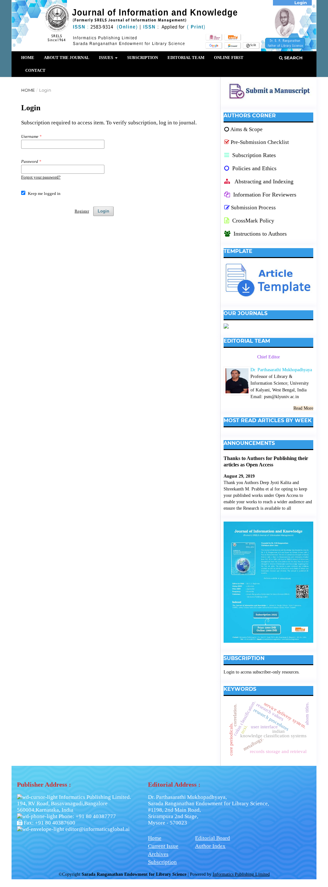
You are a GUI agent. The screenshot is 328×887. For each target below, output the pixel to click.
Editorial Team (186, 57)
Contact (35, 70)
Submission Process (253, 208)
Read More (303, 408)
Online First (228, 57)
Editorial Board (212, 838)
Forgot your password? (41, 177)
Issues (106, 57)
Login (103, 211)
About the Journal (66, 57)
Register (82, 211)
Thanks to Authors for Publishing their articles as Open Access (266, 461)
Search (293, 57)
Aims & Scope (246, 129)
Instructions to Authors (260, 233)
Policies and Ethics (253, 168)
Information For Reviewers (264, 194)
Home (27, 57)
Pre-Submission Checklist (260, 142)
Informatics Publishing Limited (241, 874)
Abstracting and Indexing (263, 181)
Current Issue (163, 846)
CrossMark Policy (252, 220)
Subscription (142, 57)
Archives (158, 854)
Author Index (210, 846)
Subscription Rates (253, 155)
